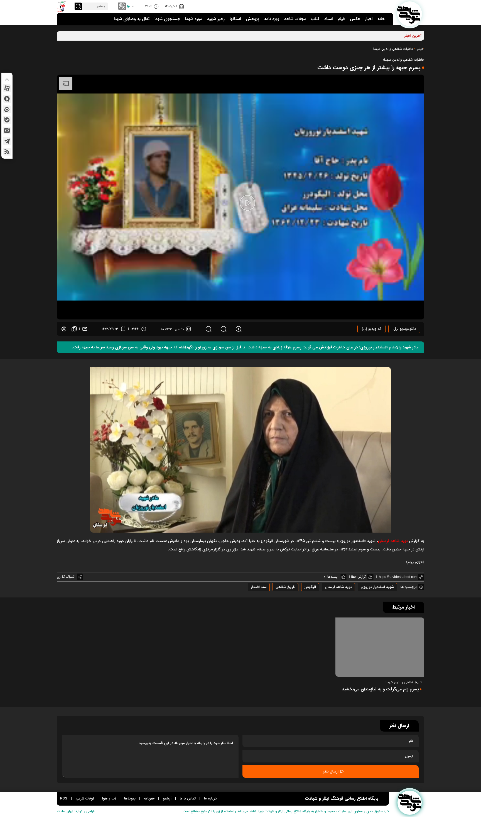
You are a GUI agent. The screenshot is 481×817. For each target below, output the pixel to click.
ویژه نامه (271, 19)
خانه (381, 19)
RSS (63, 798)
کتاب (315, 19)
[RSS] (7, 152)
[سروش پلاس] (7, 99)
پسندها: (332, 576)
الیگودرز (310, 587)
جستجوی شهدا (167, 19)
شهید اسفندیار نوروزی (377, 587)
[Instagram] (7, 130)
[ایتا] (7, 109)
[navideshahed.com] (409, 13)
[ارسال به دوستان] (85, 329)
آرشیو (167, 798)
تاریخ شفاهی (285, 587)
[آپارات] (7, 88)
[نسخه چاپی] (64, 329)
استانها (235, 19)
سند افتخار (259, 587)
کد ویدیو (374, 329)
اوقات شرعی (85, 798)
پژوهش (252, 19)
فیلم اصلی (400, 345)
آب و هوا (109, 798)
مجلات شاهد (295, 19)
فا (128, 6)
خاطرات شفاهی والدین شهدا (393, 48)
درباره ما (210, 798)
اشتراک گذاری (66, 576)
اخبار (368, 19)
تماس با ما (188, 798)
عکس (355, 19)
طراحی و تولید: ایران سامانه (76, 811)
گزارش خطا (358, 576)
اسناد (328, 19)
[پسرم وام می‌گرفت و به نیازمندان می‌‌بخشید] (379, 647)
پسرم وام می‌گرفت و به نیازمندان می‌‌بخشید (380, 689)
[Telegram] (7, 141)
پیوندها (130, 798)
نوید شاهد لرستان (338, 587)
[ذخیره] (74, 329)
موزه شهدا (193, 19)
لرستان (393, 541)
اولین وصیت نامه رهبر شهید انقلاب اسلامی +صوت (364, 36)
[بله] (7, 120)
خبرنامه (149, 798)
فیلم (341, 19)
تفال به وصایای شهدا (131, 19)
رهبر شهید (216, 19)
